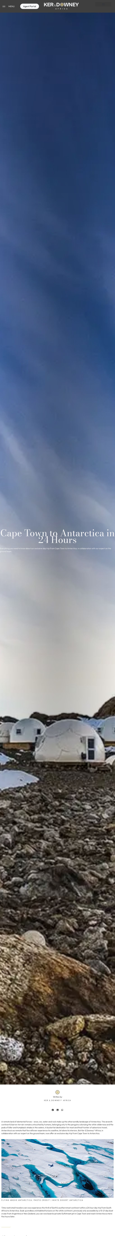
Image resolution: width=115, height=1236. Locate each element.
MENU (11, 6)
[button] (103, 4)
